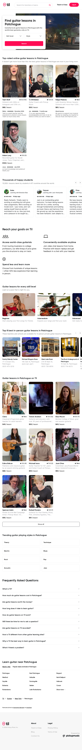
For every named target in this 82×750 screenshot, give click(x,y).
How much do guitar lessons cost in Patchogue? (22, 595)
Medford (5, 677)
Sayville (4, 681)
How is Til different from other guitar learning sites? (23, 634)
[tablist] (41, 668)
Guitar (9, 699)
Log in (74, 5)
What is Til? (7, 589)
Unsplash (29, 707)
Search (24, 44)
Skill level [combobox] (9, 36)
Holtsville (32, 677)
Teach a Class (62, 5)
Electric (7, 551)
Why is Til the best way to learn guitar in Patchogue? (24, 641)
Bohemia (5, 685)
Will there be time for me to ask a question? (20, 621)
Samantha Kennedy (18, 707)
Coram (58, 685)
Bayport (59, 673)
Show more (60, 690)
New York (18, 699)
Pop (45, 559)
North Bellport (60, 677)
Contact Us (35, 736)
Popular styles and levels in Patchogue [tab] (24, 667)
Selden (32, 685)
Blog (32, 732)
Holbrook (59, 681)
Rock (6, 559)
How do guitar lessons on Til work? (16, 615)
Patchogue (6, 673)
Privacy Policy (53, 728)
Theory (6, 542)
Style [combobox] (28, 36)
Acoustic (7, 568)
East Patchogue (35, 673)
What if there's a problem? (13, 647)
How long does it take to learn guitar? (18, 608)
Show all (41, 524)
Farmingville (33, 681)
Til (3, 699)
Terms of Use (52, 732)
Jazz (45, 568)
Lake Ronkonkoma (35, 690)
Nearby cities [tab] (6, 667)
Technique (47, 542)
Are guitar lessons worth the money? (17, 602)
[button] (49, 5)
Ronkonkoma (6, 690)
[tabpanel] (41, 681)
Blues (45, 551)
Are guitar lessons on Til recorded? (16, 628)
